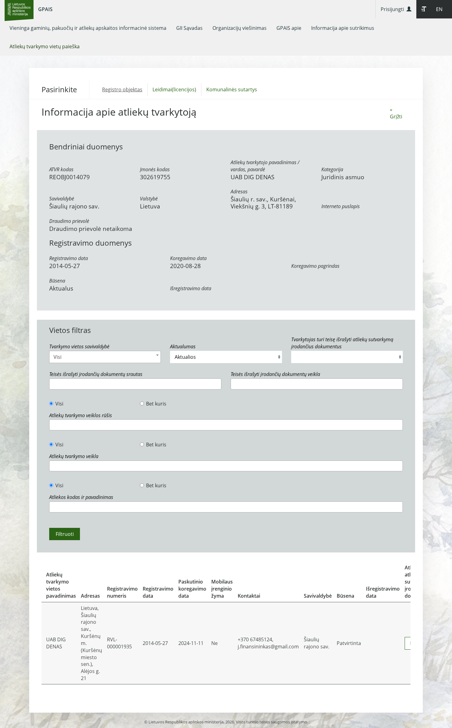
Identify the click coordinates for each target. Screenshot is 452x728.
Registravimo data (68, 258)
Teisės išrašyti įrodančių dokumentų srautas (95, 374)
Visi (59, 403)
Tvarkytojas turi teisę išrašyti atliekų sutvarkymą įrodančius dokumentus (342, 343)
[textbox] (53, 383)
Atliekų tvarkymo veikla (73, 456)
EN (439, 9)
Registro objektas (122, 89)
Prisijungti (393, 9)
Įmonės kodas (155, 169)
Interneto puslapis (340, 206)
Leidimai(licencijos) (174, 89)
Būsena (57, 280)
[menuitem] (88, 28)
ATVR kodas (61, 169)
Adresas (239, 191)
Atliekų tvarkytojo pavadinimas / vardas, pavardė (265, 166)
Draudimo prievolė (69, 221)
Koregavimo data (188, 258)
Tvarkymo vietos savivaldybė (79, 346)
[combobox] (105, 357)
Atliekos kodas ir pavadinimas (81, 497)
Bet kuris (156, 403)
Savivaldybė (61, 198)
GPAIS (45, 9)
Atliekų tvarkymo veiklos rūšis (80, 415)
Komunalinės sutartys (231, 89)
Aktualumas (183, 346)
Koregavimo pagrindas (315, 266)
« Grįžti (396, 113)
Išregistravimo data (190, 288)
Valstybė (149, 198)
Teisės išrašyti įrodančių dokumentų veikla (275, 374)
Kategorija (332, 169)
